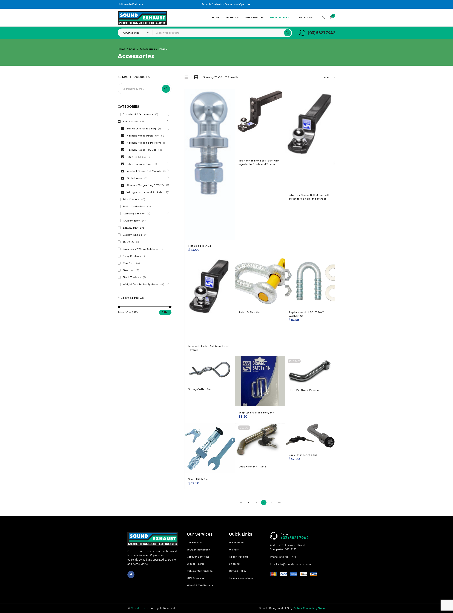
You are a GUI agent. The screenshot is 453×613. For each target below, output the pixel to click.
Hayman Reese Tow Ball (144, 149)
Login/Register (323, 17)
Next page (279, 502)
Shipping (234, 563)
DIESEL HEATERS (136, 227)
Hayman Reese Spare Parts (147, 142)
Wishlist (234, 549)
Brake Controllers (137, 206)
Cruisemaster (134, 220)
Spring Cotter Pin (199, 389)
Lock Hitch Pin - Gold (252, 466)
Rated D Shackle (249, 312)
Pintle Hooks (137, 178)
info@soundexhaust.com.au (295, 564)
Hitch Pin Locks (139, 156)
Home (121, 48)
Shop (132, 48)
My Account (236, 542)
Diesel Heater (195, 563)
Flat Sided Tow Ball (200, 245)
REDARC (131, 241)
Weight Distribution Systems (143, 284)
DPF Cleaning (195, 578)
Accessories (147, 48)
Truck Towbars (134, 277)
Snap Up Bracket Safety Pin (256, 412)
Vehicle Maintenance (200, 570)
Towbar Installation (198, 549)
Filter (165, 312)
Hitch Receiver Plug (142, 164)
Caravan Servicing (198, 556)
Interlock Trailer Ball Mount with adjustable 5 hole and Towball (259, 162)
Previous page (240, 502)
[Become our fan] (130, 574)
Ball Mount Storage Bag (144, 128)
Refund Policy (237, 570)
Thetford (131, 263)
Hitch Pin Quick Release (304, 390)
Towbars (131, 270)
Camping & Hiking (136, 213)
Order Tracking (238, 556)
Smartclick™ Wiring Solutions (143, 249)
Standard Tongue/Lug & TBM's (148, 185)
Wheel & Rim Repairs (200, 585)
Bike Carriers (134, 199)
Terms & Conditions (241, 578)
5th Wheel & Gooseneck (140, 114)
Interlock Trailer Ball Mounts (147, 171)
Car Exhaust (194, 542)
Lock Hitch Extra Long (303, 454)
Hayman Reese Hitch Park (145, 135)
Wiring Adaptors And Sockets (147, 192)
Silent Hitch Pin (198, 479)
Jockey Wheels (135, 234)
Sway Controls (134, 256)
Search (166, 89)
